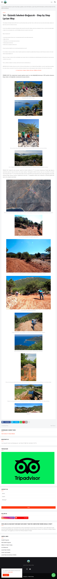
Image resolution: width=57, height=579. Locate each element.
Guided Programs (5, 540)
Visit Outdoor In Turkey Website (8, 433)
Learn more (10, 572)
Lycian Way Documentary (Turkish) (8, 554)
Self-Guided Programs (6, 542)
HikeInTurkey (31, 576)
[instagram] (27, 569)
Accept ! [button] (6, 575)
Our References (4, 547)
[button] (2, 2)
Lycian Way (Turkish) (5, 550)
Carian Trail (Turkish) (5, 552)
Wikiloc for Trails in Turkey (6, 545)
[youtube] (30, 569)
